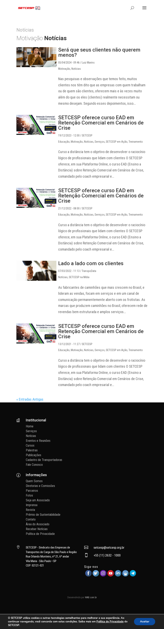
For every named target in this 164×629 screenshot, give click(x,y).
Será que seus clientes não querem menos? (99, 52)
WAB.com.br (91, 597)
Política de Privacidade (40, 534)
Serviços (100, 141)
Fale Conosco (34, 465)
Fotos (29, 495)
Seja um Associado (38, 500)
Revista (30, 510)
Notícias (76, 68)
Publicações (33, 455)
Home (29, 426)
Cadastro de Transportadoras (44, 460)
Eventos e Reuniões (38, 441)
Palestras (32, 450)
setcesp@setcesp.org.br (109, 547)
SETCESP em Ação (116, 141)
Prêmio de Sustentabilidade (43, 515)
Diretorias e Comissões (40, 486)
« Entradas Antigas (29, 399)
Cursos (30, 445)
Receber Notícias (37, 529)
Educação (64, 141)
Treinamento (136, 141)
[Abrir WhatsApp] (154, 619)
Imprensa (31, 505)
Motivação (64, 68)
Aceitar (144, 621)
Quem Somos (34, 481)
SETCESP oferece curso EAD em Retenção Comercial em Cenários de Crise (101, 122)
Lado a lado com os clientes (90, 263)
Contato (31, 519)
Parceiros (32, 491)
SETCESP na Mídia (79, 277)
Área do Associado (37, 524)
